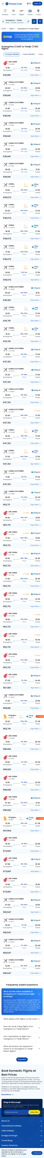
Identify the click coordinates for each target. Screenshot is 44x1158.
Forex (14, 14)
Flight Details (35, 75)
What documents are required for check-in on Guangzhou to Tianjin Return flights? (18, 1048)
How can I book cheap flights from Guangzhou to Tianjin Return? (18, 1027)
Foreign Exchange (9, 1135)
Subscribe (34, 1112)
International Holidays (11, 1126)
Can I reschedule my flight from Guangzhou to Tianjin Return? (17, 1037)
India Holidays (7, 1131)
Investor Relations (9, 1145)
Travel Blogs (7, 1140)
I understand (37, 1153)
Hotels (30, 14)
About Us (5, 1121)
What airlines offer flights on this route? (21, 1019)
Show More (22, 1059)
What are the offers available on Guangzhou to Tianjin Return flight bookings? (19, 994)
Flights (21, 14)
